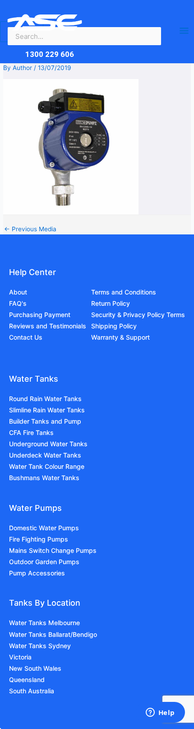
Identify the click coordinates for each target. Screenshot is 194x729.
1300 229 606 (49, 54)
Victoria (20, 657)
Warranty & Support (120, 337)
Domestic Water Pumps (44, 528)
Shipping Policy (114, 326)
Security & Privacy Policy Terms (138, 314)
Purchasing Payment (39, 314)
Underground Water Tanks (48, 444)
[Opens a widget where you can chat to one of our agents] (160, 713)
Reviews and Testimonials (47, 326)
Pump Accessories (37, 573)
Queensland (27, 679)
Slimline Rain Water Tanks (47, 410)
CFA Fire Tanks (31, 432)
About (18, 292)
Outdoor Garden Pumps (44, 561)
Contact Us (25, 337)
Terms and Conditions (123, 292)
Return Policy (110, 303)
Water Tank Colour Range (46, 466)
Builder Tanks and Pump (45, 421)
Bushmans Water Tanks (44, 477)
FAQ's (18, 303)
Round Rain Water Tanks (45, 398)
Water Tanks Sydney (40, 646)
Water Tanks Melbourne (44, 622)
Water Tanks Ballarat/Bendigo (53, 634)
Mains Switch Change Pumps (53, 550)
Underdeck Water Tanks (45, 455)
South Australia (31, 691)
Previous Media (30, 229)
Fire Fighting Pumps (38, 539)
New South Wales (35, 668)
